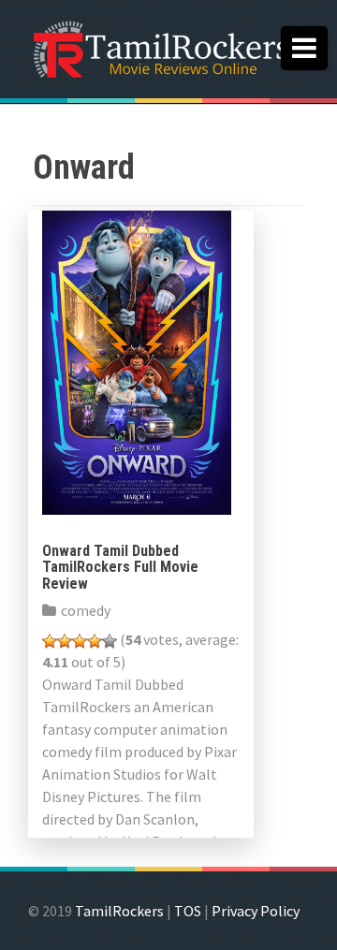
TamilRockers (119, 910)
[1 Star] (49, 641)
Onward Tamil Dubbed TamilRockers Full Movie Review (120, 567)
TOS (187, 910)
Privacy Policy (256, 910)
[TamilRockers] (159, 46)
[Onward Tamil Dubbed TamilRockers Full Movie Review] (136, 360)
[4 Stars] (94, 641)
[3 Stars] (79, 641)
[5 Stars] (109, 641)
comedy (85, 610)
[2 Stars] (64, 641)
